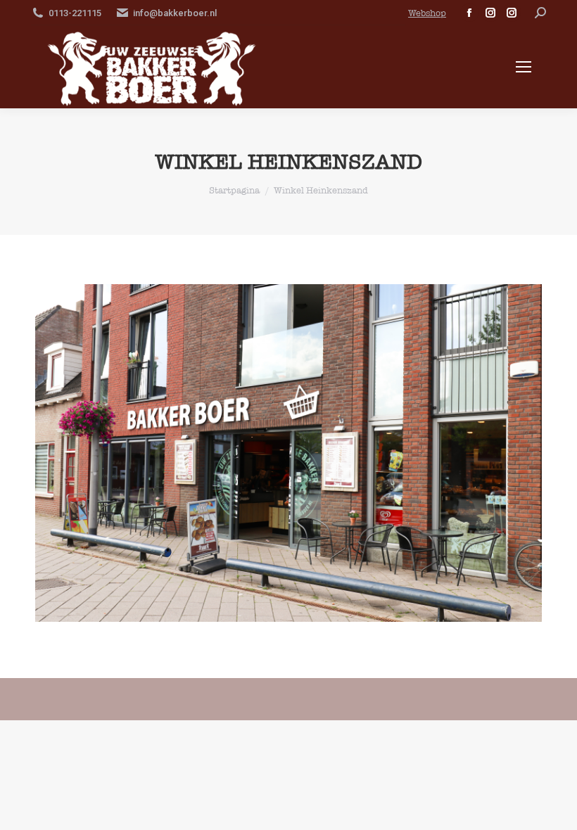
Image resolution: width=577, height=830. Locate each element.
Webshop (427, 13)
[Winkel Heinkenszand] (288, 453)
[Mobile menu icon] (523, 66)
